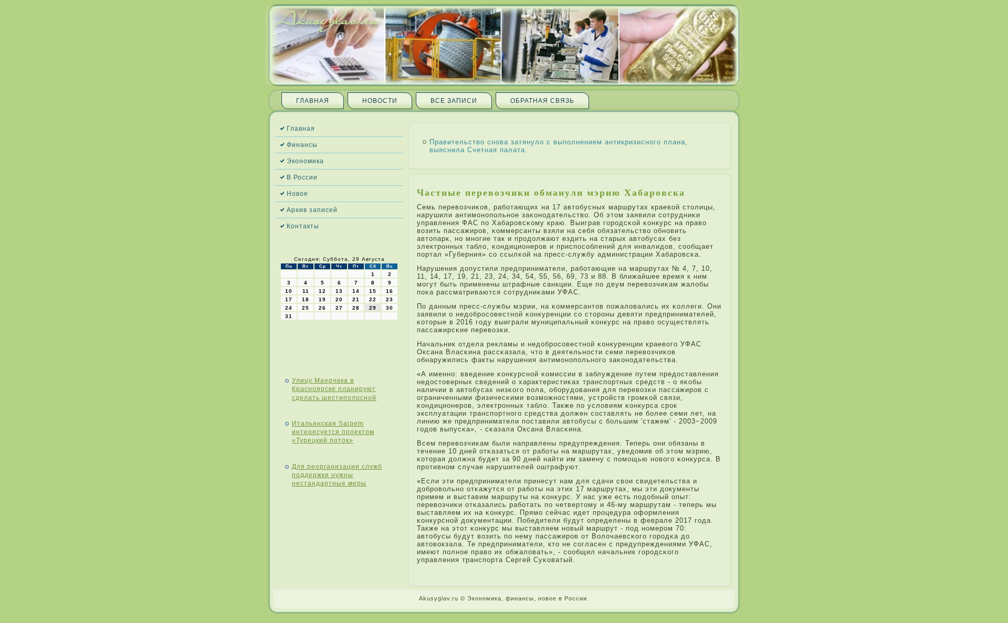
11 (305, 291)
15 (372, 291)
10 (288, 291)
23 (389, 299)
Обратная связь (542, 100)
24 (288, 308)
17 (288, 299)
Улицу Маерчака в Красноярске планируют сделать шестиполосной (334, 389)
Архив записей (312, 210)
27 (339, 308)
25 (305, 308)
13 (339, 291)
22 (372, 299)
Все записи (453, 100)
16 (389, 291)
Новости (379, 100)
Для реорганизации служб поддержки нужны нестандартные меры (337, 475)
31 (288, 316)
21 (356, 299)
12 (322, 291)
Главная (312, 100)
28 (356, 308)
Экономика (305, 161)
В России (302, 177)
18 (305, 299)
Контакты (303, 226)
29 (372, 308)
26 (322, 308)
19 (322, 299)
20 (339, 299)
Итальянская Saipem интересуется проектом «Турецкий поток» (333, 432)
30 (389, 308)
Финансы (302, 145)
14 (356, 291)
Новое (297, 193)
